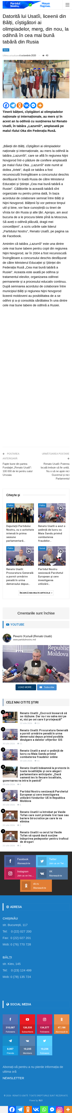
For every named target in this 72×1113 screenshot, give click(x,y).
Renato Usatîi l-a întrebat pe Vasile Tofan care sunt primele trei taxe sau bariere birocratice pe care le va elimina (44, 816)
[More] (40, 105)
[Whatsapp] (44, 1109)
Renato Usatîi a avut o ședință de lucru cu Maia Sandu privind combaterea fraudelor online (41, 754)
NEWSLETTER (13, 1078)
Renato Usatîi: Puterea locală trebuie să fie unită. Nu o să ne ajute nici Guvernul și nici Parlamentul (55, 471)
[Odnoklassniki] (20, 105)
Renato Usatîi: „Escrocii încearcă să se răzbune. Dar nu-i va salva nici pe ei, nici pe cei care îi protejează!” (43, 716)
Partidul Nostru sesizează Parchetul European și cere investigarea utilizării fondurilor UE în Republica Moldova (44, 796)
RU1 (41, 1100)
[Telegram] (13, 105)
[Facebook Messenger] (33, 105)
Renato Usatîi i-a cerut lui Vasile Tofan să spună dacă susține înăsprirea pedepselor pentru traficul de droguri (44, 837)
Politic (10, 505)
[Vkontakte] (26, 105)
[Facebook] (6, 105)
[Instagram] (60, 1109)
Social (6, 50)
